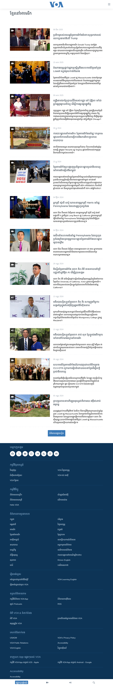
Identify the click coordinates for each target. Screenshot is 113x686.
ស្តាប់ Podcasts (16, 604)
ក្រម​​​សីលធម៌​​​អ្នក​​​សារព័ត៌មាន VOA (70, 618)
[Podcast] (50, 453)
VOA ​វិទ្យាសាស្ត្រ (64, 470)
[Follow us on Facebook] (12, 453)
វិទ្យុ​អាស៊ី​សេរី (62, 648)
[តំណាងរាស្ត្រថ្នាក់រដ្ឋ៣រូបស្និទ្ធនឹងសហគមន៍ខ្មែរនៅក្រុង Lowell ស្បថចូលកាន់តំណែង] (30, 72)
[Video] (47, 682)
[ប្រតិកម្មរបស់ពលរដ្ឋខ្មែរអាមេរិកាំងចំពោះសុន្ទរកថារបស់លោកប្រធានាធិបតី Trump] (30, 39)
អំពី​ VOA (13, 618)
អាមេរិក (12, 529)
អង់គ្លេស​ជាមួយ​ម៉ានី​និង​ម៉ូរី (19, 579)
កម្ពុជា (12, 519)
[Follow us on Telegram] (37, 453)
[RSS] (43, 453)
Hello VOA (14, 505)
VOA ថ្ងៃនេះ (14, 480)
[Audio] (70, 682)
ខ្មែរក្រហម (61, 535)
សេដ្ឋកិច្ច (13, 550)
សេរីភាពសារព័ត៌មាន (65, 550)
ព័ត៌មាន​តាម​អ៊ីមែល (64, 599)
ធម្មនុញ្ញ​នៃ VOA (16, 623)
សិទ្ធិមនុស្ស (14, 555)
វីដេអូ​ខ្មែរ (13, 470)
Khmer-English (64, 560)
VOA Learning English (67, 579)
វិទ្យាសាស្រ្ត (61, 524)
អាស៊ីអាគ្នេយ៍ (14, 540)
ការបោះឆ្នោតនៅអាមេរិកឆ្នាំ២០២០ (70, 555)
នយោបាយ (14, 545)
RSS (59, 604)
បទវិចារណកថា (63, 565)
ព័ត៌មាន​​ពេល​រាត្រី (16, 500)
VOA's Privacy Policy (67, 638)
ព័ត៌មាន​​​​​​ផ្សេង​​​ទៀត (56, 433)
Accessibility (63, 643)
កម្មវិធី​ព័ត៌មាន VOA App (19, 599)
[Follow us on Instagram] (31, 453)
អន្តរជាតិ (13, 524)
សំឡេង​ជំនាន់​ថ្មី (63, 495)
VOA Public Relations (19, 643)
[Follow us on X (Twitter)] (18, 453)
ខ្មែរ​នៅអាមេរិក (15, 535)
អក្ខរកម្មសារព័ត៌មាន (65, 545)
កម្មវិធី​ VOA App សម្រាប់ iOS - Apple (24, 662)
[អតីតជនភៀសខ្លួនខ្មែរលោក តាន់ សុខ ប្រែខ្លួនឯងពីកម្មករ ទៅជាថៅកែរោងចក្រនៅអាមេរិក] (30, 339)
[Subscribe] (56, 453)
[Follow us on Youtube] (25, 453)
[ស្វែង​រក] (94, 682)
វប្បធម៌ (60, 529)
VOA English (15, 648)
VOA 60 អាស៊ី (63, 475)
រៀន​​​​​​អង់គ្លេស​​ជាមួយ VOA (19, 585)
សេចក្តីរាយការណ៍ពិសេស (67, 540)
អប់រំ (11, 565)
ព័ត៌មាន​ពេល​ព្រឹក (16, 495)
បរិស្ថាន (60, 519)
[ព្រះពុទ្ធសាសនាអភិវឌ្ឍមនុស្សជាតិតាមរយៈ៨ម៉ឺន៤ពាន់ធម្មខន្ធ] (30, 405)
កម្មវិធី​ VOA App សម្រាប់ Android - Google (75, 662)
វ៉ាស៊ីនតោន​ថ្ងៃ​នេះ (16, 475)
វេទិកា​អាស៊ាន (62, 500)
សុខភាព (13, 560)
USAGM (13, 638)
